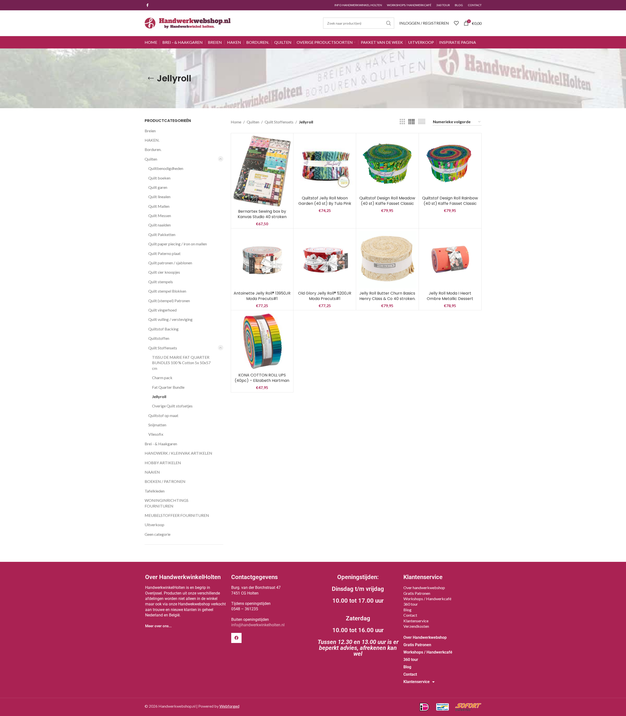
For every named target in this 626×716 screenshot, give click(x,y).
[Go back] (151, 78)
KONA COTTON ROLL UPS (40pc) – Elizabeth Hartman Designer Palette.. (262, 380)
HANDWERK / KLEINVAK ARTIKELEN (178, 453)
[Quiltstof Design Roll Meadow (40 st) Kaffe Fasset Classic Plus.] (387, 164)
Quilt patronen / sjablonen (170, 262)
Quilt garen (157, 187)
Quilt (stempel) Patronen (169, 300)
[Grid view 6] (421, 121)
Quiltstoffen (158, 338)
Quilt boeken (159, 178)
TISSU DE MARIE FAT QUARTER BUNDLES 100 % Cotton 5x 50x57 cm (181, 363)
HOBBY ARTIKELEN (163, 462)
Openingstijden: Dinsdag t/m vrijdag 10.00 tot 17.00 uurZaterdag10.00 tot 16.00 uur (358, 615)
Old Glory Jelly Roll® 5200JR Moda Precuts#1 (324, 295)
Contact (410, 615)
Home (236, 121)
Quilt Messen (159, 215)
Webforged (229, 706)
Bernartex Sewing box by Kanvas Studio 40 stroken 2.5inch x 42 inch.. (262, 217)
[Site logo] (188, 22)
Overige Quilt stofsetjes (172, 405)
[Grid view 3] (402, 121)
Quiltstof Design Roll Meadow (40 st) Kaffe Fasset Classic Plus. (387, 203)
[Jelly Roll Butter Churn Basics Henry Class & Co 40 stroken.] (387, 259)
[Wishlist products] (456, 23)
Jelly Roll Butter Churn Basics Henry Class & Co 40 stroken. (387, 295)
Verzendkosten (416, 626)
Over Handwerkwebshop (425, 637)
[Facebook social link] (148, 5)
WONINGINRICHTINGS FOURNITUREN (166, 503)
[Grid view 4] (411, 121)
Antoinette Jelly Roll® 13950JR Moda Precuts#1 (262, 295)
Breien (150, 130)
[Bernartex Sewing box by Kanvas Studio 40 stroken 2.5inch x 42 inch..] (262, 171)
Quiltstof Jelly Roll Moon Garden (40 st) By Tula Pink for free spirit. (324, 203)
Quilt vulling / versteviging (170, 319)
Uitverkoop (154, 524)
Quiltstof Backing (163, 329)
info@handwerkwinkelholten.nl (258, 625)
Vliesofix (155, 434)
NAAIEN (152, 472)
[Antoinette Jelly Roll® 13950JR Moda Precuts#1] (262, 259)
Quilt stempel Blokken (167, 291)
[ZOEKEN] (388, 23)
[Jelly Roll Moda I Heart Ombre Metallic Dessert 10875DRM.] (450, 259)
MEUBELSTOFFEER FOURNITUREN (177, 515)
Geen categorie (157, 534)
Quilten (151, 159)
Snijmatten (157, 424)
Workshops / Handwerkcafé (427, 598)
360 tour (410, 604)
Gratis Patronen (416, 593)
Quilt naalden (159, 225)
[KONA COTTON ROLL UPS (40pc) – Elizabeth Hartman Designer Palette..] (262, 341)
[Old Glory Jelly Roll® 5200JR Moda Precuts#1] (324, 259)
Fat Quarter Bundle (168, 387)
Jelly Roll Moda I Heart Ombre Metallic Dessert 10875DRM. (450, 298)
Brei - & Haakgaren (161, 443)
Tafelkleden (155, 491)
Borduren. (153, 149)
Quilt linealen (159, 196)
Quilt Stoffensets (162, 347)
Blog (407, 609)
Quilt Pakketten (161, 234)
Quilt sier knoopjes (164, 272)
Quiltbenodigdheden (165, 168)
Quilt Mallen (158, 206)
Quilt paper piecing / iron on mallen (177, 243)
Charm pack (162, 377)
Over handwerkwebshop (424, 587)
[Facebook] (236, 638)
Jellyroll (159, 396)
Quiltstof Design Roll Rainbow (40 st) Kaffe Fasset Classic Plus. (450, 203)
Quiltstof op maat (163, 415)
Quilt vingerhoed (162, 310)
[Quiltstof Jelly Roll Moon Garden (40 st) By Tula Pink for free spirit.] (324, 164)
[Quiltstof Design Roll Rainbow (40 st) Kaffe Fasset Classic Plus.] (450, 164)
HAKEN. (152, 140)
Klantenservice (415, 620)
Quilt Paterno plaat (164, 253)
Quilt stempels (160, 281)
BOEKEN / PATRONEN (165, 481)
